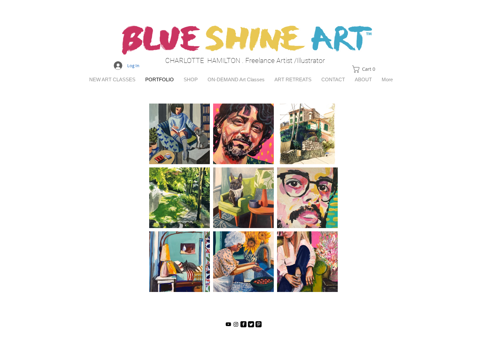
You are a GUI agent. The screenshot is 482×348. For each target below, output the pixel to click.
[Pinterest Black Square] (258, 324)
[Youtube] (228, 324)
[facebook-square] (243, 324)
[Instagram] (236, 324)
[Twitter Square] (251, 324)
